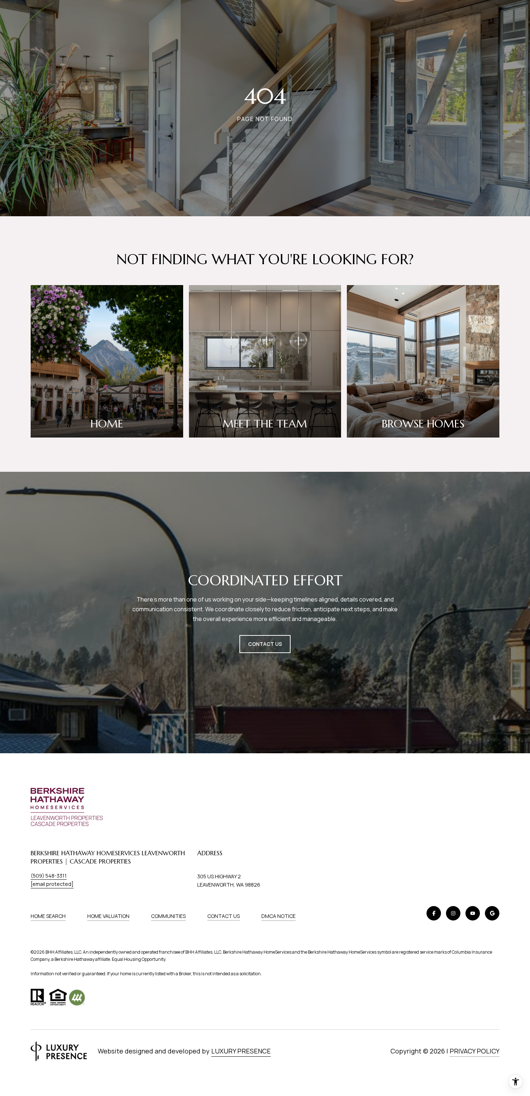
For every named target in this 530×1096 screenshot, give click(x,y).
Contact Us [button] (265, 643)
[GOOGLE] (492, 913)
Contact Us (223, 916)
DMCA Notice (278, 916)
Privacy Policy (474, 1051)
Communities (168, 916)
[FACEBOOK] (434, 913)
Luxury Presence (241, 1051)
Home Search (48, 916)
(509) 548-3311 (49, 875)
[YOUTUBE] (472, 913)
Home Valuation (108, 916)
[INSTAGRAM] (453, 913)
